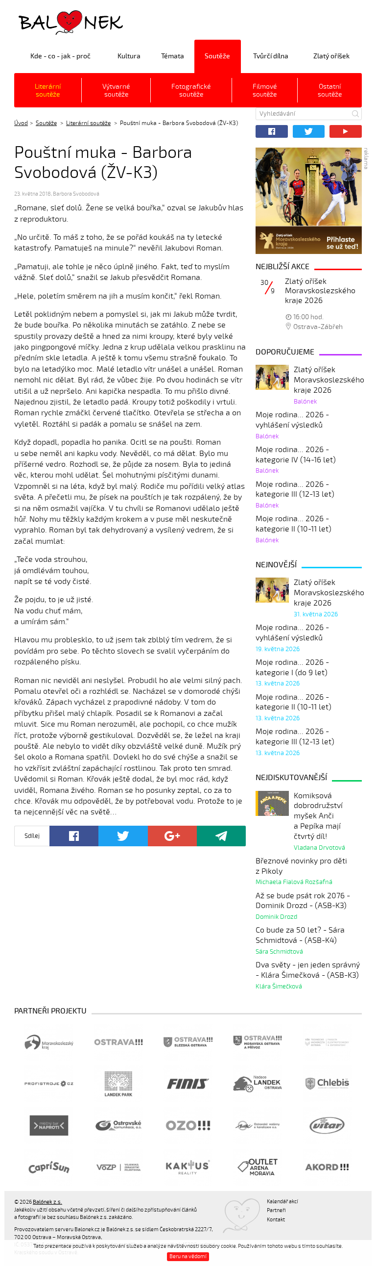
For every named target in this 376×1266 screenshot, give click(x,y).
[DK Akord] (327, 1167)
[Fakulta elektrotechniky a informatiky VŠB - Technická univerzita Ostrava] (327, 1042)
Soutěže (217, 56)
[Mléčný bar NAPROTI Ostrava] (49, 1125)
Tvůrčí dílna (270, 56)
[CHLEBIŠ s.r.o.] (327, 1083)
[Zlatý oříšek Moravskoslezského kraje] (309, 201)
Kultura (129, 56)
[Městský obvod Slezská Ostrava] (188, 1042)
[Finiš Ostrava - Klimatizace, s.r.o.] (188, 1083)
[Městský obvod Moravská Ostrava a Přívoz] (257, 1042)
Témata (172, 56)
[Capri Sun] (49, 1167)
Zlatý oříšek (331, 56)
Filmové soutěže (265, 90)
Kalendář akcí (282, 1201)
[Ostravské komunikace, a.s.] (118, 1125)
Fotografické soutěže (191, 90)
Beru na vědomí (188, 1256)
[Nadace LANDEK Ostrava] (257, 1083)
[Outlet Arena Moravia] (257, 1167)
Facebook (272, 131)
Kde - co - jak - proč (60, 56)
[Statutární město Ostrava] (118, 1042)
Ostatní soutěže (330, 90)
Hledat (355, 113)
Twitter (309, 131)
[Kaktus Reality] (188, 1167)
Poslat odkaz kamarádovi (221, 836)
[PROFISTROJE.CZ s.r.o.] (49, 1083)
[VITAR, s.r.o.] (327, 1125)
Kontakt (276, 1219)
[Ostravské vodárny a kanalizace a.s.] (257, 1125)
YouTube (345, 131)
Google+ (172, 836)
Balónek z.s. (40, 22)
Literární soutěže (48, 90)
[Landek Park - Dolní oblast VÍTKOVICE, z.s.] (118, 1083)
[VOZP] (118, 1167)
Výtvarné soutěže (116, 90)
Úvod (21, 123)
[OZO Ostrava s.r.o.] (188, 1125)
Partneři (276, 1210)
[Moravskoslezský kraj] (49, 1042)
